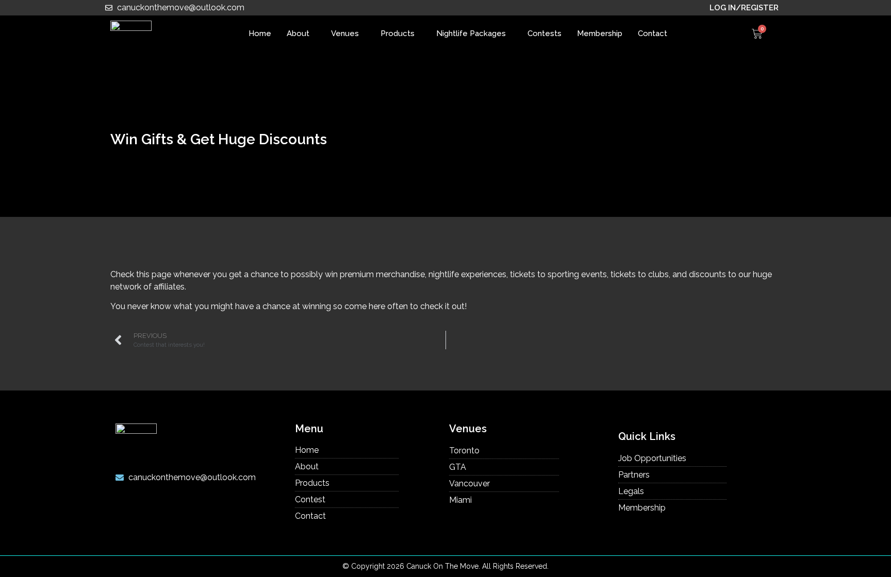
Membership (599, 33)
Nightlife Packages (471, 33)
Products (398, 33)
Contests (544, 33)
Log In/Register (744, 7)
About (298, 33)
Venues (345, 33)
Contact (652, 33)
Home (260, 33)
